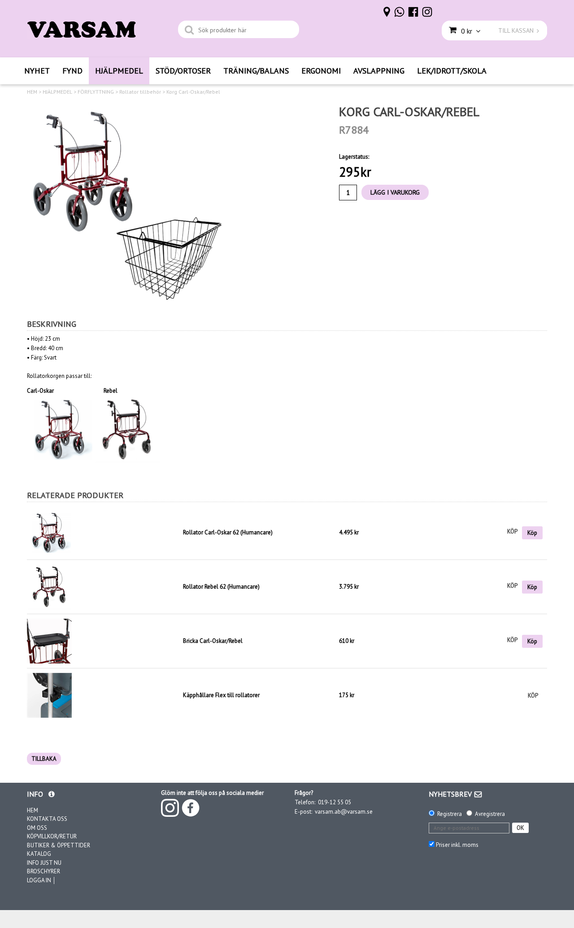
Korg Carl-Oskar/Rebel (193, 92)
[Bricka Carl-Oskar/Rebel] (49, 640)
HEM (32, 92)
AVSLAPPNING (378, 70)
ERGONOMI (321, 70)
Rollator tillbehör (140, 92)
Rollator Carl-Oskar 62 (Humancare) (228, 532)
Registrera (449, 814)
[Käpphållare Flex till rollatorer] (49, 694)
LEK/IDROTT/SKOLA (452, 70)
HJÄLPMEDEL (119, 70)
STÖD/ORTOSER (183, 70)
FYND (72, 70)
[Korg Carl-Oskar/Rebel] (128, 205)
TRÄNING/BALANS (256, 70)
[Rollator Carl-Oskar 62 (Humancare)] (102, 532)
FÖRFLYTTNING (96, 92)
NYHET (37, 70)
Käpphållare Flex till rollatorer (221, 695)
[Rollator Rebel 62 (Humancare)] (49, 586)
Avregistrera (490, 814)
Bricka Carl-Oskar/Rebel (213, 641)
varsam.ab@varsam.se (344, 811)
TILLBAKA (44, 759)
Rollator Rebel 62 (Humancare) (221, 586)
